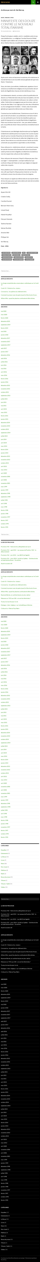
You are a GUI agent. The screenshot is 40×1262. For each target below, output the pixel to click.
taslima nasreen (18, 259)
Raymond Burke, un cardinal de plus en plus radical (15, 595)
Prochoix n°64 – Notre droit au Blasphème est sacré (16, 546)
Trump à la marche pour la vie (9, 601)
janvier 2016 (4, 382)
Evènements (4, 853)
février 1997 (4, 520)
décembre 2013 (5, 456)
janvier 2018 (4, 335)
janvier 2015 (4, 419)
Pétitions (3, 870)
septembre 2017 (5, 345)
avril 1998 (4, 503)
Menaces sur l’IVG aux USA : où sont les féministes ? (16, 598)
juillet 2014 (4, 436)
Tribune (3, 880)
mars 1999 (4, 486)
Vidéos (3, 887)
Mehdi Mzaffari (19, 257)
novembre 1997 (5, 517)
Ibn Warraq (16, 255)
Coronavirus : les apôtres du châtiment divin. (14, 291)
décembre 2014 (5, 422)
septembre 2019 (5, 324)
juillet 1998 (4, 500)
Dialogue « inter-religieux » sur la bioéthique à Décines (16, 605)
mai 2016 (3, 368)
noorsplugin (22, 1258)
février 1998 (4, 510)
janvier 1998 (4, 513)
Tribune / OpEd (9, 17)
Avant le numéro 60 (6, 563)
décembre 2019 (5, 321)
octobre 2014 (5, 429)
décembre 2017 (5, 338)
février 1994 (4, 527)
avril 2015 (4, 409)
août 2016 (4, 358)
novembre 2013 (5, 459)
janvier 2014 (4, 453)
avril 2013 (4, 466)
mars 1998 (4, 507)
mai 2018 (3, 331)
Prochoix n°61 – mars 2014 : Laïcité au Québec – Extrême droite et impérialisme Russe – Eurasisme (19, 559)
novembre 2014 (5, 426)
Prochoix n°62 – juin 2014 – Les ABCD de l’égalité (15, 555)
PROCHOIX (5, 2)
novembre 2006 (5, 476)
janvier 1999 (4, 490)
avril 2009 (4, 473)
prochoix (17, 31)
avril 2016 (4, 372)
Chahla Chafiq (7, 255)
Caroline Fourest (32, 252)
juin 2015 (3, 402)
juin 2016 (3, 365)
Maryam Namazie (7, 257)
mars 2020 (4, 314)
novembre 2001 (5, 483)
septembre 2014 (5, 432)
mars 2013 (4, 470)
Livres (2, 860)
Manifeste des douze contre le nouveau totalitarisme (18, 24)
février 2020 (4, 318)
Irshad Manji (25, 255)
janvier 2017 (4, 351)
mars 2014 (4, 446)
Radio (2, 873)
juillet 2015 (4, 399)
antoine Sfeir (6, 252)
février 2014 (4, 449)
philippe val (29, 257)
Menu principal (38, 2)
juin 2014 (3, 439)
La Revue (3, 857)
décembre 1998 (5, 493)
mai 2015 (3, 405)
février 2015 (4, 416)
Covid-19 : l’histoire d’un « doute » (10, 288)
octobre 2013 (5, 463)
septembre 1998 (5, 497)
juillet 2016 (4, 362)
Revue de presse (5, 877)
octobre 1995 (5, 523)
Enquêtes (3, 850)
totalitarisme (29, 259)
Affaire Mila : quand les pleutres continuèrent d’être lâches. (18, 298)
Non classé (4, 867)
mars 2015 (4, 412)
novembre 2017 (5, 341)
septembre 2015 (5, 395)
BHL (24, 252)
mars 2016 (4, 375)
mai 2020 (3, 311)
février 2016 (4, 378)
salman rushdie (7, 259)
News (2, 17)
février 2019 (4, 328)
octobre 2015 (5, 392)
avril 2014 (4, 443)
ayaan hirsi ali (16, 252)
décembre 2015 (5, 385)
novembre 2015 (5, 389)
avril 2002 (4, 480)
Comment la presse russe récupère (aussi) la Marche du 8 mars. (19, 295)
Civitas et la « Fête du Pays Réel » (10, 608)
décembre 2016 (5, 355)
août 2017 (4, 348)
